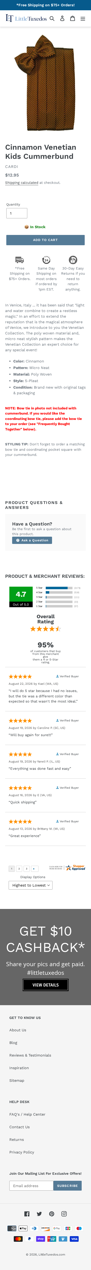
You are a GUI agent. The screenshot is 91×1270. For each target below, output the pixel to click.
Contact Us (19, 1127)
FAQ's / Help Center (27, 1114)
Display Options (32, 877)
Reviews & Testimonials (30, 1055)
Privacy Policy (21, 1152)
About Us (17, 1030)
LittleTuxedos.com (51, 1254)
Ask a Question (34, 540)
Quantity (13, 204)
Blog (13, 1042)
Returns (16, 1139)
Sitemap (16, 1080)
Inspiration (19, 1068)
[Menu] (83, 18)
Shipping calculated (21, 183)
